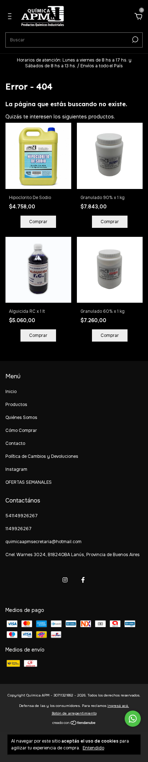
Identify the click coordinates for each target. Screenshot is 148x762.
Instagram (16, 469)
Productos (16, 404)
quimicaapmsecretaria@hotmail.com (43, 542)
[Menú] (11, 17)
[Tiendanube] (74, 723)
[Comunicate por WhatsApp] (133, 719)
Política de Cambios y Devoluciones (41, 456)
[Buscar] (134, 39)
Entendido (93, 748)
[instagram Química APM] (65, 580)
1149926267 (18, 529)
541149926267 (21, 516)
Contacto (15, 443)
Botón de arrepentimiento (74, 713)
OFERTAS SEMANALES (28, 482)
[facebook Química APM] (83, 580)
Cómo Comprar (21, 430)
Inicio (11, 391)
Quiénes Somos (21, 417)
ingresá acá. (118, 705)
